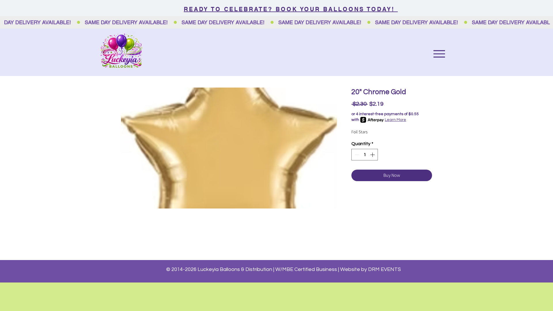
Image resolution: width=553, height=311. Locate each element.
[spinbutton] (364, 154)
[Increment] (373, 154)
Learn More (395, 120)
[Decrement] (356, 154)
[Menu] (439, 53)
